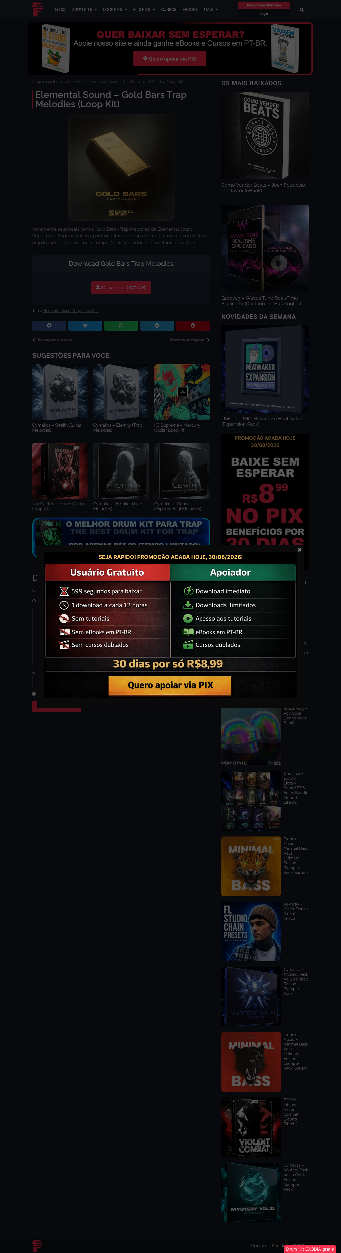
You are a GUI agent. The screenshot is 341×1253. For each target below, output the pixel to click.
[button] (310, 1249)
